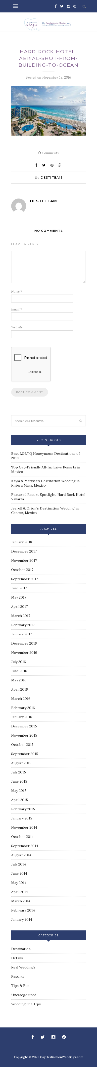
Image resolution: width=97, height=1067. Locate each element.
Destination (21, 949)
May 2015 (18, 790)
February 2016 (23, 708)
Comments (48, 153)
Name (16, 291)
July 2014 (18, 864)
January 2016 (21, 717)
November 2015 (24, 735)
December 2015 (24, 726)
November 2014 (24, 827)
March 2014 (20, 901)
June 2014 (19, 873)
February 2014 (23, 910)
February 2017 (23, 625)
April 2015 (19, 800)
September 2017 (24, 579)
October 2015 (22, 744)
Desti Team (51, 177)
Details (17, 958)
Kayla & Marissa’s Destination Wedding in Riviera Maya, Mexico (45, 483)
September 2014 (24, 846)
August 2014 (21, 855)
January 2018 (21, 542)
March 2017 (20, 615)
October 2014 (22, 836)
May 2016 (18, 680)
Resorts (17, 976)
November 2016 (24, 652)
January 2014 (21, 919)
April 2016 (19, 689)
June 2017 (19, 588)
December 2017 (24, 551)
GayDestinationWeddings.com (61, 1057)
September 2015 (24, 754)
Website (17, 327)
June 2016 (19, 671)
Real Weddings (23, 967)
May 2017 (18, 597)
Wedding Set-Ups (26, 1004)
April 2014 (19, 892)
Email (16, 309)
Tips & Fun (20, 985)
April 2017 (19, 606)
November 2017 (24, 560)
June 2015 (19, 781)
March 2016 (20, 698)
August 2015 (21, 763)
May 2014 (18, 882)
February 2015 (23, 809)
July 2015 (18, 772)
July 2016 (18, 662)
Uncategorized (23, 995)
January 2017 (21, 634)
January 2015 (21, 818)
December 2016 (24, 643)
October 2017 (22, 569)
